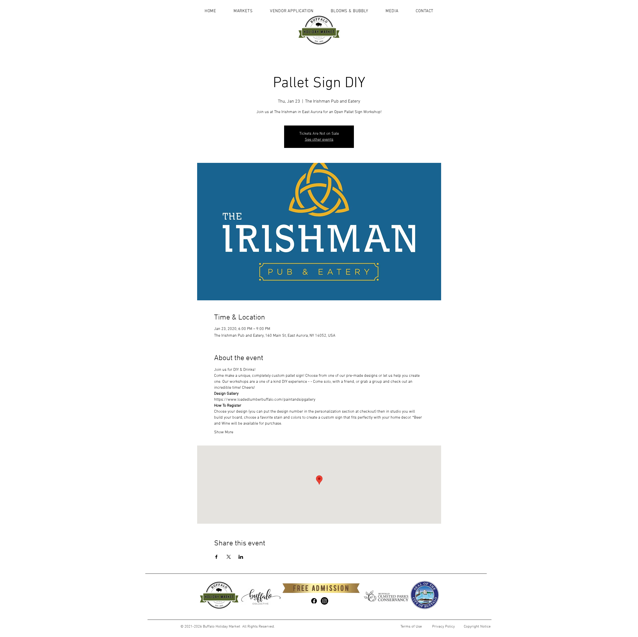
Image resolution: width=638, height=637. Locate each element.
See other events (319, 139)
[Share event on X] (228, 557)
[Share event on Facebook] (216, 557)
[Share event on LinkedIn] (241, 557)
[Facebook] (314, 601)
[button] (243, 11)
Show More (223, 432)
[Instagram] (324, 601)
